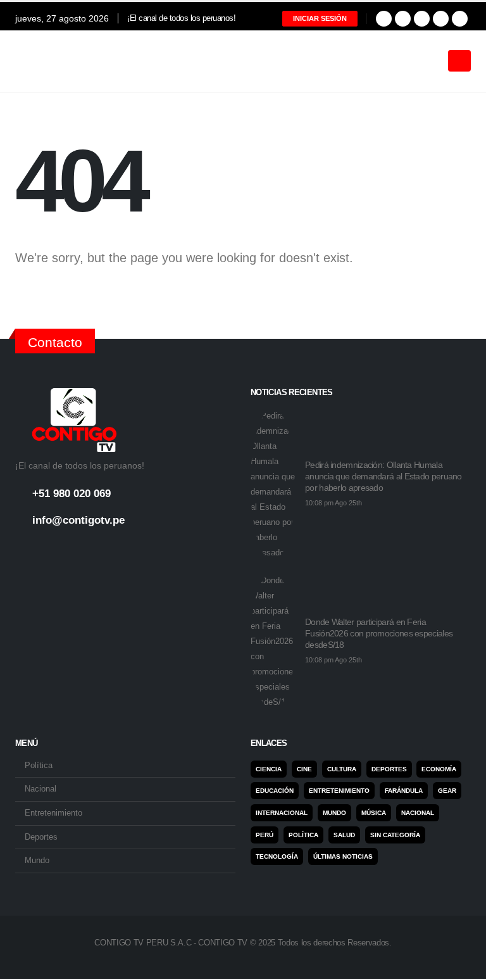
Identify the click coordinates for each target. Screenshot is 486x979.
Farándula (404, 790)
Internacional (282, 812)
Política (39, 765)
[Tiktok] (460, 19)
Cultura (341, 769)
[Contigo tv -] (46, 61)
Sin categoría (395, 834)
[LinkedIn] (441, 19)
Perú (264, 834)
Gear (447, 790)
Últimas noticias (343, 856)
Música (373, 812)
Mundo (37, 860)
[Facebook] (384, 19)
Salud (344, 834)
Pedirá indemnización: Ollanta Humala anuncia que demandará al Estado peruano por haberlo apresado (383, 476)
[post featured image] (273, 484)
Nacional (40, 789)
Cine (304, 769)
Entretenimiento (53, 813)
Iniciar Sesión (320, 18)
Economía (438, 769)
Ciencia (269, 769)
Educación (275, 790)
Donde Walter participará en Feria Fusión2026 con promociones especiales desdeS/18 (378, 633)
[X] (403, 19)
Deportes (41, 837)
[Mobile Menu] (459, 61)
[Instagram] (422, 19)
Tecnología (277, 856)
